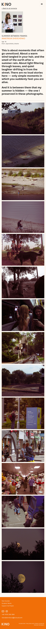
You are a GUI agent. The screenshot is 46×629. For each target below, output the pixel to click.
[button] (41, 4)
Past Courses (6, 601)
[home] (6, 4)
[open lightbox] (23, 118)
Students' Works (6, 603)
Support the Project (8, 606)
